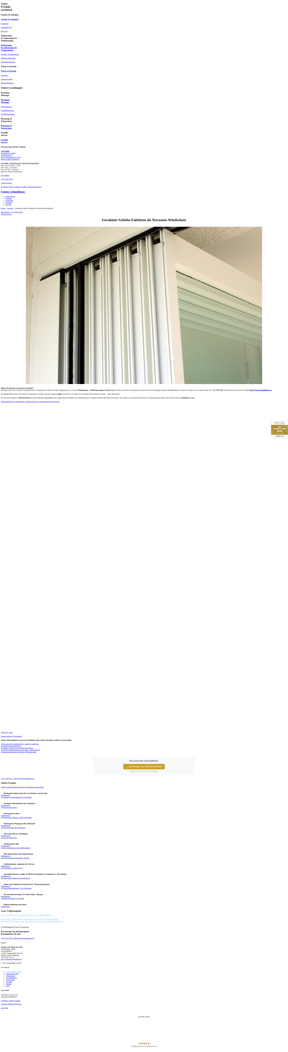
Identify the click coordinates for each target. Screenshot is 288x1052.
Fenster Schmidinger (13, 191)
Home (3, 208)
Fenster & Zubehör (10, 19)
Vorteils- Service (4, 141)
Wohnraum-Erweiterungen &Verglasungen (9, 47)
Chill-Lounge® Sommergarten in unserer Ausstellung (20, 744)
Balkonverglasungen (8, 58)
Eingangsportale (6, 79)
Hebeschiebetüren (7, 83)
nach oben (4, 1008)
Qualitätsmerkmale (7, 110)
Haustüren (4, 75)
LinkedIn (17, 187)
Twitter (10, 187)
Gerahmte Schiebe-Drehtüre (11, 746)
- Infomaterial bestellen (13, 972)
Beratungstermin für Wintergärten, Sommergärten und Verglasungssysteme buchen (30, 402)
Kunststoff (4, 24)
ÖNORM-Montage (8, 114)
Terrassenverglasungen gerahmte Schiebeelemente (18, 752)
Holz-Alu (4, 31)
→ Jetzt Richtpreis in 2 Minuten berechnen (144, 766)
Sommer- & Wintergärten (10, 54)
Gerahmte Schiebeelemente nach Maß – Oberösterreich (20, 750)
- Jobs (7, 986)
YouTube (24, 187)
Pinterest (31, 187)
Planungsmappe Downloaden (11, 736)
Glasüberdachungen (8, 62)
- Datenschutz (10, 976)
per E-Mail (29, 921)
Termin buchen (6, 214)
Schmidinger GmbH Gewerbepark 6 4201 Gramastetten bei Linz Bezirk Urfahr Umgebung (11, 155)
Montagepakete (6, 107)
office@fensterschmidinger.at (11, 959)
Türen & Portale (8, 71)
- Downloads (10, 980)
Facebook (4, 187)
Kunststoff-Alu (6, 27)
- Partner (8, 984)
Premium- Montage (5, 101)
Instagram (37, 187)
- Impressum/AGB (12, 974)
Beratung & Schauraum (6, 126)
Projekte (10, 208)
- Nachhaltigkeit (11, 978)
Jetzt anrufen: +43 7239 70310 (12, 212)
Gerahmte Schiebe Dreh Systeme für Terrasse (17, 748)
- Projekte (8, 982)
